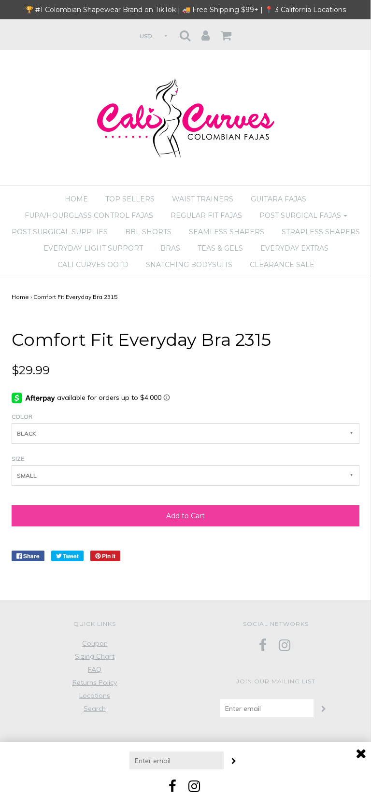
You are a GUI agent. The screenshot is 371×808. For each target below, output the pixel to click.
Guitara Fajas (278, 199)
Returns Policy (94, 682)
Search (95, 708)
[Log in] (205, 32)
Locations (94, 695)
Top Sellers (130, 199)
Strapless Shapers (321, 231)
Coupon (95, 643)
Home (76, 199)
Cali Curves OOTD (92, 264)
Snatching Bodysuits (189, 264)
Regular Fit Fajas (206, 215)
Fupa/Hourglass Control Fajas (89, 215)
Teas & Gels (220, 248)
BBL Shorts (148, 231)
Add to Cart (185, 515)
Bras (170, 248)
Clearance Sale (282, 264)
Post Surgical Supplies (60, 231)
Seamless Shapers (226, 231)
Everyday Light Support (93, 248)
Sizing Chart (94, 656)
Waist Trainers (202, 199)
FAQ (94, 669)
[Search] (185, 32)
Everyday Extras (294, 248)
